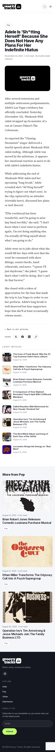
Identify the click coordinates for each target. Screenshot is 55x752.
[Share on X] (16, 336)
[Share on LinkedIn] (29, 336)
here (20, 201)
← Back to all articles (16, 329)
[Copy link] (36, 336)
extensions (27, 98)
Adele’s (9, 107)
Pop (8, 25)
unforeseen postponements (32, 103)
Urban (5, 696)
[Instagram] (4, 673)
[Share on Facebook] (22, 336)
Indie (4, 686)
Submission (7, 701)
